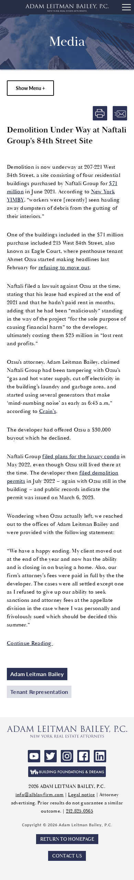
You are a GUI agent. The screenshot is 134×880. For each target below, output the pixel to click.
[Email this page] (120, 113)
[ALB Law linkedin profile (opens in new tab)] (100, 756)
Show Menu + (30, 88)
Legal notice (81, 795)
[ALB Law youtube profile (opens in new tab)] (34, 756)
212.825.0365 (79, 811)
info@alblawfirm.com (39, 795)
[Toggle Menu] (126, 7)
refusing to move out (63, 267)
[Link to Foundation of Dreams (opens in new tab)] (67, 771)
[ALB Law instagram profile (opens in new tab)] (67, 756)
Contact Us (67, 856)
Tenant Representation (39, 692)
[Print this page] (100, 113)
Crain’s (47, 411)
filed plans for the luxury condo (81, 456)
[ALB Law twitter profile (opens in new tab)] (50, 756)
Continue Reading (30, 643)
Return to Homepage (67, 839)
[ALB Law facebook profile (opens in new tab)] (83, 756)
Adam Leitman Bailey (37, 674)
